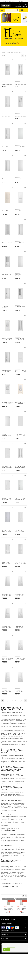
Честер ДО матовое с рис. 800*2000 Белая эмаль (7, 403)
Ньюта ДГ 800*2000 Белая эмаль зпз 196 (20, 147)
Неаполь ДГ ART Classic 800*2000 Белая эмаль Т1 (6, 595)
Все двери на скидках (16, 19)
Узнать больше (11, 947)
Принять (6, 950)
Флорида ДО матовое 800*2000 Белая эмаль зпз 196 (7, 243)
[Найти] (17, 10)
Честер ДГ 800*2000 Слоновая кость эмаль (7, 211)
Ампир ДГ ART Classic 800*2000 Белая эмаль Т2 (6, 691)
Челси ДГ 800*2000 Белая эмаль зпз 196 (20, 563)
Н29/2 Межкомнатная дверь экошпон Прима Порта (21, 909)
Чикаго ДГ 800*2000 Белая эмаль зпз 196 (6, 115)
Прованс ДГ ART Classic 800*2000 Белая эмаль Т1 (19, 627)
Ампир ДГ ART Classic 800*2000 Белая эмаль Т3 (19, 691)
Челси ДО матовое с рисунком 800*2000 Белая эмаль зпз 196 (20, 115)
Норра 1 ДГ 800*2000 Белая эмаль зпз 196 (6, 179)
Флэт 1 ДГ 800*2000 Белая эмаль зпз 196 (20, 435)
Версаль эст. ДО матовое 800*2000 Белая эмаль (7, 339)
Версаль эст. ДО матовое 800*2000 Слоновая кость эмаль (20, 403)
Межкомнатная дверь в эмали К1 (8, 909)
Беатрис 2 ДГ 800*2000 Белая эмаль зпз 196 (19, 531)
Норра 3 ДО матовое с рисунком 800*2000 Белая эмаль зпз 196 (7, 275)
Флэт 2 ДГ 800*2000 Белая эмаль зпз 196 (7, 467)
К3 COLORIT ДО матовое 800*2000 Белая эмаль (20, 83)
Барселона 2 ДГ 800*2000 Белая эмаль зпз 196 (6, 563)
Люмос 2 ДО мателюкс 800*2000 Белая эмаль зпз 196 (7, 371)
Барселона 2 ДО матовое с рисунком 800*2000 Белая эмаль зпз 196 (20, 307)
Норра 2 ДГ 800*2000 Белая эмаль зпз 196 (19, 179)
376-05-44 (21, 4)
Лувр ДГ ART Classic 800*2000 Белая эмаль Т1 (20, 659)
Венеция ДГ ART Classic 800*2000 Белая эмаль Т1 (19, 595)
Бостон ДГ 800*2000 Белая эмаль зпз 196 (20, 371)
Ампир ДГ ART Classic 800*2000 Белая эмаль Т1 (6, 627)
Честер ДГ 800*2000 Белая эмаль (19, 211)
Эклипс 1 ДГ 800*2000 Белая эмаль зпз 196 (6, 435)
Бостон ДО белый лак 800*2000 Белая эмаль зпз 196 (7, 499)
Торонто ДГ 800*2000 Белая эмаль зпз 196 (6, 307)
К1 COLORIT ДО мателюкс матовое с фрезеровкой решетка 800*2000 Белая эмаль (7, 83)
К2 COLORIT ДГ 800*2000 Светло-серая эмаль (7, 531)
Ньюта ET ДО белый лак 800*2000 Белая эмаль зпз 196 (20, 499)
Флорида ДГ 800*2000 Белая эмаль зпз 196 (19, 275)
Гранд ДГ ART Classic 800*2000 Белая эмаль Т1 (7, 659)
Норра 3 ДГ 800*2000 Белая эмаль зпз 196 (6, 147)
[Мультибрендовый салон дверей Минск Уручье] (5, 5)
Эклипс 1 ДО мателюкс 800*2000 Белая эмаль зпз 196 (20, 243)
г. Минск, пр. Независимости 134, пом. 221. (12, 1)
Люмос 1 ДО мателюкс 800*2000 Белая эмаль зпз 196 (20, 339)
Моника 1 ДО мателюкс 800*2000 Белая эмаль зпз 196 (20, 467)
